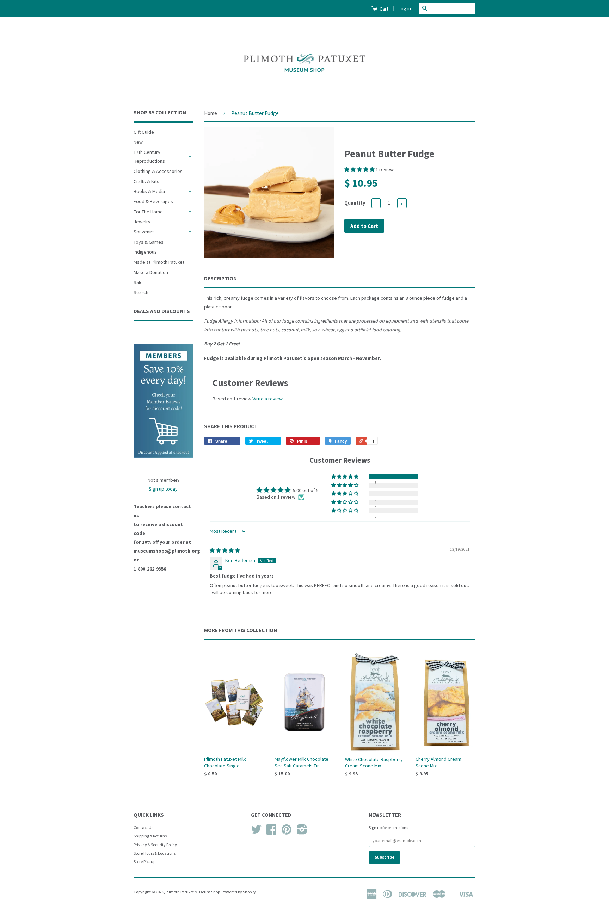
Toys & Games (149, 242)
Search (141, 292)
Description (220, 278)
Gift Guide (144, 132)
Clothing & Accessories (158, 171)
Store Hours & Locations (155, 853)
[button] (360, 169)
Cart (383, 9)
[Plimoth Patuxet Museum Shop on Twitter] (256, 832)
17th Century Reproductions (149, 156)
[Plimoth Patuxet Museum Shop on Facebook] (271, 832)
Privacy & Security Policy (155, 844)
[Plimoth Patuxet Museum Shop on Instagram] (301, 832)
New (138, 142)
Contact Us (143, 827)
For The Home (148, 211)
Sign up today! (164, 489)
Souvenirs (144, 232)
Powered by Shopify (239, 892)
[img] (225, 550)
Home (210, 113)
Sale (138, 282)
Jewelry (142, 221)
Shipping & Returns (150, 836)
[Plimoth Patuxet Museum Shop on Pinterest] (286, 832)
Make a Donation (151, 272)
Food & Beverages (153, 201)
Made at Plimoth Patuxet (159, 262)
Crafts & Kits (146, 181)
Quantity (354, 203)
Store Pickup (144, 861)
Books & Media (149, 191)
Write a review (267, 398)
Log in (405, 8)
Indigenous (145, 252)
